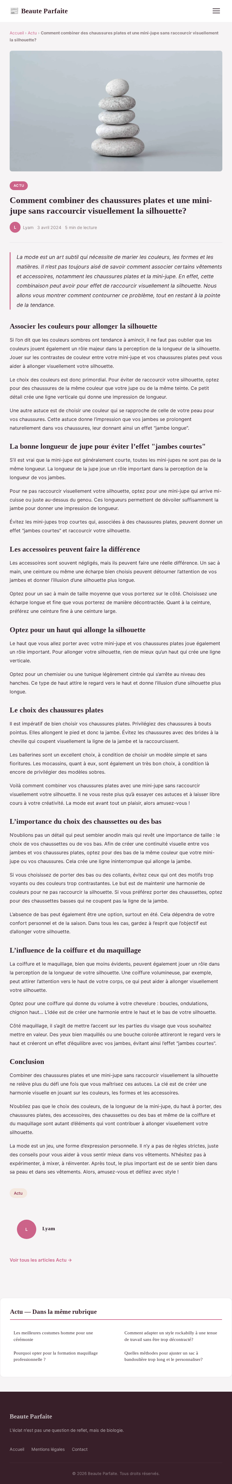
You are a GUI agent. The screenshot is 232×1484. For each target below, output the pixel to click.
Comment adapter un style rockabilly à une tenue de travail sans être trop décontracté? (170, 1336)
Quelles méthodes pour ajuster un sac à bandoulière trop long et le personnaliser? (163, 1356)
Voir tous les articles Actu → (41, 1260)
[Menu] (216, 11)
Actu (32, 32)
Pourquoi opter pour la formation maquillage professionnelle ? (56, 1356)
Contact (80, 1449)
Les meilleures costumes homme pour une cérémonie (53, 1336)
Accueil (17, 32)
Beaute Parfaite (39, 11)
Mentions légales (48, 1449)
